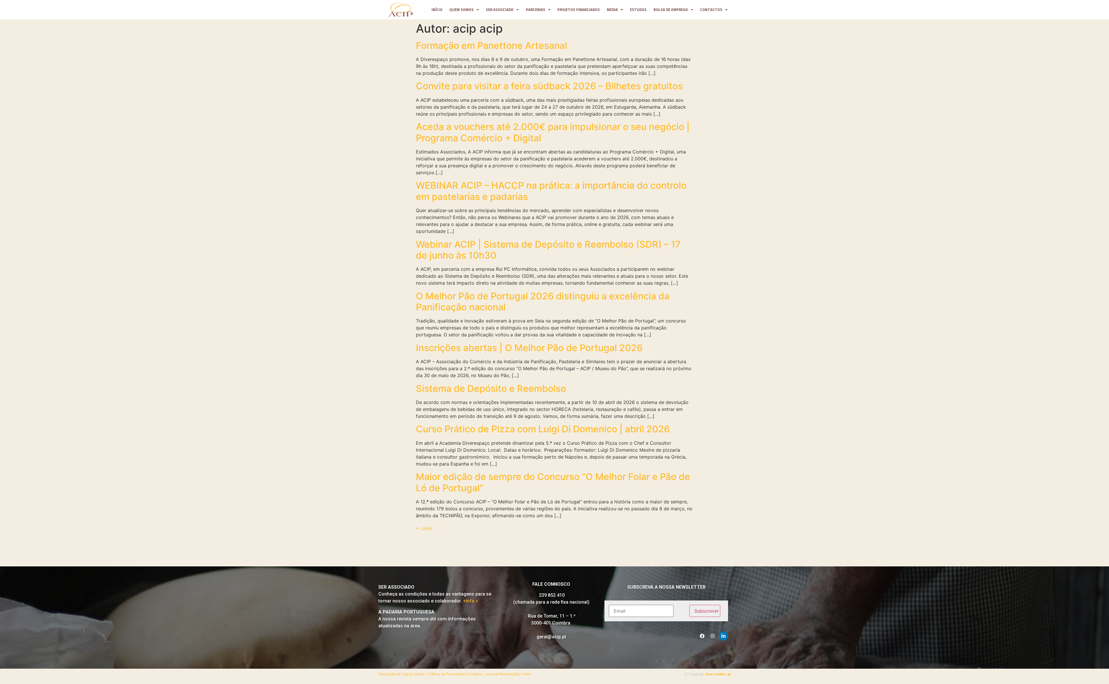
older (424, 528)
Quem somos (461, 9)
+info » (470, 601)
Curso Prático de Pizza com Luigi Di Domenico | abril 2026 (543, 429)
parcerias (535, 9)
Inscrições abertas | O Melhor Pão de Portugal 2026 (529, 347)
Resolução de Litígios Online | (403, 674)
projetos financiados (578, 9)
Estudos (638, 9)
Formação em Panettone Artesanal (491, 45)
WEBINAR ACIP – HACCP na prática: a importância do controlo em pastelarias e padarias (551, 191)
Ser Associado (499, 9)
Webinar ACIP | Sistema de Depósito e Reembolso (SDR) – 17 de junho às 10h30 (548, 250)
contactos (711, 9)
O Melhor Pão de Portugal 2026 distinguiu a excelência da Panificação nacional (542, 301)
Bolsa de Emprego (671, 9)
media (612, 9)
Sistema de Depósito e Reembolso (491, 388)
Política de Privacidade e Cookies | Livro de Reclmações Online (480, 674)
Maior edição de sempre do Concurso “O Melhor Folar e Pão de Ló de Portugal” (553, 482)
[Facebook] (702, 636)
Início (436, 9)
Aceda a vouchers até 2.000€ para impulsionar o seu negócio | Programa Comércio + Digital (553, 132)
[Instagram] (712, 636)
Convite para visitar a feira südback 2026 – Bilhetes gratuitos (549, 86)
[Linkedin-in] (723, 636)
